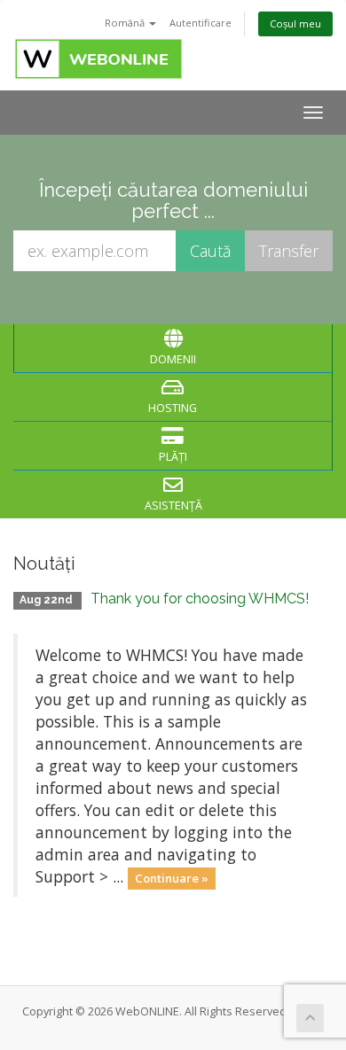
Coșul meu (295, 23)
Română (126, 22)
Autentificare (200, 22)
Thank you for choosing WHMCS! (199, 598)
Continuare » (171, 878)
